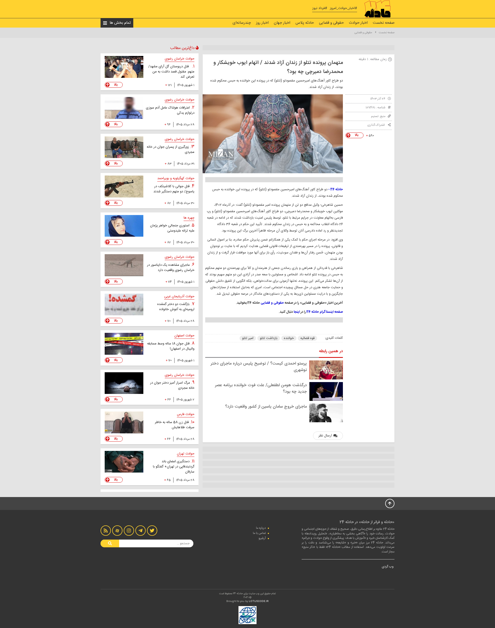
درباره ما (261, 528)
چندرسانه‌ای (242, 23)
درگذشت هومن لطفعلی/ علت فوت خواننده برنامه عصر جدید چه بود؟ (261, 388)
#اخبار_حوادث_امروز (343, 8)
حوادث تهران (185, 454)
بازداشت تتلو (268, 338)
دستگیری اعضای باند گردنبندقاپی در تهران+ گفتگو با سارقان (173, 467)
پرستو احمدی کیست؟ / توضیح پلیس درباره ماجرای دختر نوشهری (259, 367)
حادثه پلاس (304, 23)
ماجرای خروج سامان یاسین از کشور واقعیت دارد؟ (266, 406)
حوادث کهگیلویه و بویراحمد (175, 178)
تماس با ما (259, 533)
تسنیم (374, 116)
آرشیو (262, 538)
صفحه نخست (383, 23)
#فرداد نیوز (319, 8)
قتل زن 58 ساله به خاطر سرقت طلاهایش (174, 424)
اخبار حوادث (358, 23)
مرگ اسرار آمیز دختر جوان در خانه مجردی (172, 385)
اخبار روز (262, 23)
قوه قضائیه (307, 338)
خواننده (289, 338)
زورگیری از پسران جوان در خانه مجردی (170, 149)
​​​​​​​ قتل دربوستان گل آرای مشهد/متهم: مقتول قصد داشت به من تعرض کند (171, 72)
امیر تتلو (247, 338)
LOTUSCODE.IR (259, 601)
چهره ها (189, 218)
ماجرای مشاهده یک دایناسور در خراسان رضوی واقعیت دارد (170, 267)
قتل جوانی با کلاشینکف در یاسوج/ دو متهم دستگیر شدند (173, 189)
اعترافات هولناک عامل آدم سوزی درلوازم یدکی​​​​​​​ (170, 110)
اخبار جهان (282, 23)
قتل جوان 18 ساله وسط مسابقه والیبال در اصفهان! (170, 346)
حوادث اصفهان (184, 335)
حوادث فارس (185, 414)
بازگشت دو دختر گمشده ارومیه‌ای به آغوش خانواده (175, 306)
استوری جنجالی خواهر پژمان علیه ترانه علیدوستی (172, 228)
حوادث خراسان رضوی (179, 59)
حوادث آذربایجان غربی (179, 296)
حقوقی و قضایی (331, 23)
